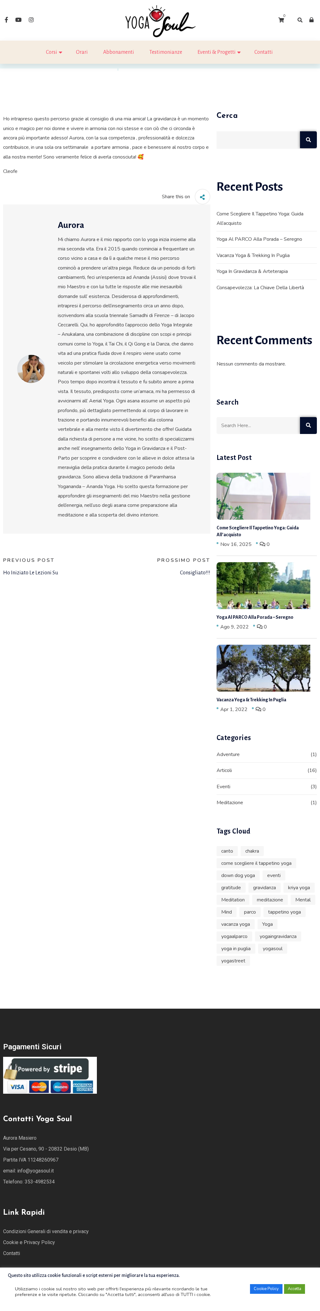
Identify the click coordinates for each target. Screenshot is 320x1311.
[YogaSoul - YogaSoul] (160, 20)
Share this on (176, 196)
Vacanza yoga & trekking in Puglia (253, 255)
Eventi (223, 786)
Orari (82, 52)
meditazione (270, 899)
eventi (274, 875)
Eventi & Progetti (217, 52)
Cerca (227, 116)
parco (250, 912)
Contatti (263, 52)
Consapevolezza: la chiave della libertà (260, 287)
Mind (226, 912)
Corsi (51, 52)
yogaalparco (234, 936)
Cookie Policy (266, 1289)
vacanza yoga (235, 924)
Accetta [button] (294, 1289)
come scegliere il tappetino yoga (256, 863)
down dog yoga (238, 875)
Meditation (233, 899)
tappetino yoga (284, 912)
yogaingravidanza (278, 936)
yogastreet (233, 960)
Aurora (71, 225)
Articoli (224, 770)
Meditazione (230, 802)
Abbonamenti (118, 52)
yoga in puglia (236, 948)
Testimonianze (165, 52)
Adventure (228, 754)
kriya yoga (299, 887)
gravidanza (264, 887)
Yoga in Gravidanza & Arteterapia (252, 271)
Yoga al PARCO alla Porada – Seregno (259, 239)
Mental (303, 899)
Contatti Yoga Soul (37, 1119)
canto (227, 851)
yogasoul (272, 948)
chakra (252, 851)
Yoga (267, 924)
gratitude (231, 887)
